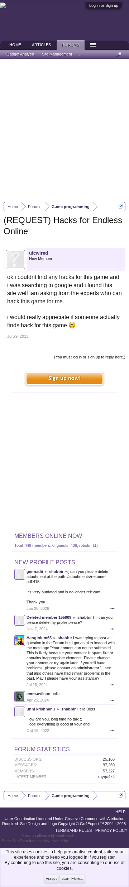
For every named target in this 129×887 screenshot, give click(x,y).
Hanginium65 (39, 638)
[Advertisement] (64, 130)
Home (15, 45)
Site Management (57, 54)
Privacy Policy (111, 830)
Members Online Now (48, 536)
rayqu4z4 (106, 777)
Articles (41, 45)
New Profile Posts (44, 562)
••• (112, 608)
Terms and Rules (73, 830)
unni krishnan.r (41, 709)
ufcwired (38, 253)
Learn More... (72, 879)
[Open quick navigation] (121, 206)
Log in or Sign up (103, 5)
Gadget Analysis (20, 54)
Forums (70, 45)
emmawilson (39, 693)
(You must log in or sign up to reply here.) (89, 357)
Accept (51, 879)
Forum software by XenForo (48, 835)
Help (120, 812)
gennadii (35, 571)
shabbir (56, 571)
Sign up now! (64, 378)
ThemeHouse (81, 841)
